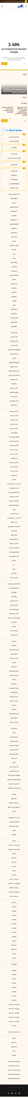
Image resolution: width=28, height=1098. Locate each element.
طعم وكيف (14, 296)
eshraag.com (9, 1090)
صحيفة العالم (14, 405)
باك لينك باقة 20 (14, 601)
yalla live (14, 835)
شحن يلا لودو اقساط (14, 441)
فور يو (14, 509)
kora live (14, 907)
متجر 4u (14, 479)
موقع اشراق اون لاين (14, 184)
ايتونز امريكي (14, 432)
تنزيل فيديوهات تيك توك (14, 1070)
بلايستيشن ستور (14, 539)
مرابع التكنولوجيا (14, 207)
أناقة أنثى (14, 250)
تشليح (14, 762)
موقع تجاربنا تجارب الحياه (14, 618)
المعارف (14, 279)
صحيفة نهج (14, 237)
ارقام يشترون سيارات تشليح (14, 779)
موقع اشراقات (14, 179)
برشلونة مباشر (14, 654)
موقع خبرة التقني (14, 245)
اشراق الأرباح (14, 326)
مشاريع (14, 626)
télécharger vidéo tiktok (14, 1078)
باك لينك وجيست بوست (14, 375)
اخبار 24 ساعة (14, 396)
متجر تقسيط (14, 458)
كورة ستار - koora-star (14, 845)
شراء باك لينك (14, 332)
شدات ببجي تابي (14, 424)
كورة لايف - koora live (14, 1004)
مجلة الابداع (14, 267)
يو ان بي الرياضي (14, 388)
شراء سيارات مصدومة (14, 784)
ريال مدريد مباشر (14, 658)
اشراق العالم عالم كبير (14, 362)
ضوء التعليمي (14, 171)
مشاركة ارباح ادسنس (14, 141)
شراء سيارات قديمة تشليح (14, 788)
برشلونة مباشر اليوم (14, 822)
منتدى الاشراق (14, 367)
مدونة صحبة (14, 313)
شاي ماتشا (14, 573)
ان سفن (14, 203)
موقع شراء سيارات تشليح (14, 775)
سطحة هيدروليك (14, 741)
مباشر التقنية (14, 309)
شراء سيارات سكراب (14, 767)
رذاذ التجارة (14, 292)
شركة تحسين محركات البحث (14, 158)
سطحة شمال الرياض (14, 745)
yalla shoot (14, 645)
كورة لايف (14, 911)
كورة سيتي (14, 798)
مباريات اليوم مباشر (14, 650)
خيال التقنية (14, 211)
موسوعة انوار (14, 322)
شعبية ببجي (14, 531)
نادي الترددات (14, 271)
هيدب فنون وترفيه (14, 401)
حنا (14, 565)
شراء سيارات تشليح (14, 771)
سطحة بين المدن (14, 737)
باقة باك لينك (14, 154)
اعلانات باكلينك (14, 635)
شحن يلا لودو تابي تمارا (14, 492)
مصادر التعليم (14, 379)
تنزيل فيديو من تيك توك (14, 1061)
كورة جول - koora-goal (14, 849)
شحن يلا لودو (14, 522)
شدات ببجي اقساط (14, 411)
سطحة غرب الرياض (14, 750)
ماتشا (14, 569)
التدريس (14, 358)
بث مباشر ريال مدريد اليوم (14, 807)
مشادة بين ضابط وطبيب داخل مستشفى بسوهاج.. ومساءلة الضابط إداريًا (7, 109)
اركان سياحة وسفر (14, 188)
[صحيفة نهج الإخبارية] (21, 6)
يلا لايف (14, 811)
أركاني (14, 305)
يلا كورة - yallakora (14, 888)
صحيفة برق (14, 175)
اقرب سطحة (14, 758)
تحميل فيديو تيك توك (14, 1066)
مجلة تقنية (14, 384)
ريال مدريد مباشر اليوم (14, 817)
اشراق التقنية (14, 198)
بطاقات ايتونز (14, 535)
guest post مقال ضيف (14, 588)
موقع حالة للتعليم (14, 392)
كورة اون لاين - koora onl (14, 883)
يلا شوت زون (14, 1047)
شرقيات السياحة (14, 318)
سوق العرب (14, 592)
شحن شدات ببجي (14, 514)
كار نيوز (14, 241)
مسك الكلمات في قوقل (14, 194)
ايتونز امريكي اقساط (14, 501)
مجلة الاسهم (14, 220)
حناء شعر (14, 560)
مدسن (14, 258)
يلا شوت (14, 641)
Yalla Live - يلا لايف (14, 879)
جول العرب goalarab (14, 803)
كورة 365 (14, 794)
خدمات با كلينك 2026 (14, 614)
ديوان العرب (14, 622)
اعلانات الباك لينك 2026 (14, 371)
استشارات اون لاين (14, 275)
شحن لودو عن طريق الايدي (14, 526)
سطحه (14, 733)
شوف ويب (14, 215)
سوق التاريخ (14, 596)
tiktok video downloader (14, 1074)
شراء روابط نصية (14, 341)
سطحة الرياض (14, 728)
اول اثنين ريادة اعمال (14, 137)
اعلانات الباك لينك (14, 354)
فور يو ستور (14, 475)
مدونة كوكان (14, 232)
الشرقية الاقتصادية (14, 224)
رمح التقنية (14, 288)
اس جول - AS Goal (14, 896)
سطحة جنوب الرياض (14, 754)
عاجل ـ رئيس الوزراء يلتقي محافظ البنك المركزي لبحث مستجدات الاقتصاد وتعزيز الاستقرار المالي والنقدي (21, 111)
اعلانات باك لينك (14, 631)
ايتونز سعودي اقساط (14, 437)
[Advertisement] (14, 25)
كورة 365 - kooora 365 (14, 892)
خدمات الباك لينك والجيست (14, 584)
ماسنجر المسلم (14, 164)
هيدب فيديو (14, 284)
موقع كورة (14, 964)
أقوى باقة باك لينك (14, 609)
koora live (14, 862)
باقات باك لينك (14, 345)
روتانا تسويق (14, 262)
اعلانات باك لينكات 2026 (14, 1032)
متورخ (14, 254)
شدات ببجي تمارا (14, 415)
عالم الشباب (14, 147)
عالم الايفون (14, 228)
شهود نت (14, 301)
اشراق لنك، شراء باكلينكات (14, 350)
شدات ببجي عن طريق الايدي (14, 484)
